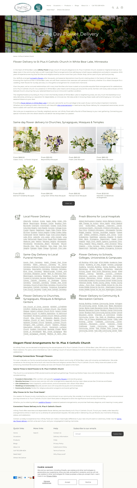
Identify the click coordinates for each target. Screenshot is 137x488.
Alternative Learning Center (91, 276)
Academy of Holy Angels (96, 264)
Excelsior (34, 232)
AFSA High (93, 262)
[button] (57, 5)
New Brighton (41, 246)
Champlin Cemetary (40, 283)
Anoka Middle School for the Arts (109, 285)
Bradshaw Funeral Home (56, 278)
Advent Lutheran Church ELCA (42, 311)
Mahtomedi (32, 239)
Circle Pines (61, 226)
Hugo (48, 235)
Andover (35, 221)
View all (68, 203)
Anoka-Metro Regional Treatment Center (104, 226)
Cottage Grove (60, 228)
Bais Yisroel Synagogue (52, 331)
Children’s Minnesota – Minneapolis (101, 230)
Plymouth (53, 248)
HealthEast (94, 237)
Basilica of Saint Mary (56, 334)
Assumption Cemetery (41, 269)
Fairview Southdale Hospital (104, 232)
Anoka (42, 221)
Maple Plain (52, 239)
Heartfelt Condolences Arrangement (105, 196)
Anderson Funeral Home (40, 267)
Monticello (55, 244)
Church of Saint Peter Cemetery (43, 285)
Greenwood (27, 235)
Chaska (53, 226)
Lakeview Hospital (106, 237)
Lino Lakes (45, 237)
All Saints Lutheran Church (43, 316)
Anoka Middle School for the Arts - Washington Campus (100, 287)
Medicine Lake (29, 241)
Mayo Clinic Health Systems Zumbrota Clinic (104, 241)
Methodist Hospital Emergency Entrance (106, 248)
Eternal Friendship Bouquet (23, 196)
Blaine (25, 223)
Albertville (27, 221)
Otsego (46, 248)
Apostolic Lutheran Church (55, 322)
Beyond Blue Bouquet (49, 159)
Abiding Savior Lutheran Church (43, 309)
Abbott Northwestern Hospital (90, 221)
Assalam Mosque (59, 325)
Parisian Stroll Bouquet (78, 196)
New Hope (53, 246)
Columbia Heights (30, 228)
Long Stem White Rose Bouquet (53, 196)
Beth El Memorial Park (57, 274)
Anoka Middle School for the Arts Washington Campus (100, 289)
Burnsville (27, 226)
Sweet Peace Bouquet (105, 159)
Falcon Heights (43, 232)
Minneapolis (61, 241)
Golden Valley (61, 232)
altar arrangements (64, 105)
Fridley (52, 232)
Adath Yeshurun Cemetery (44, 264)
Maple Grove (42, 239)
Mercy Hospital (84, 244)
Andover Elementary (113, 276)
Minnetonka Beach (42, 244)
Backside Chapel (54, 329)
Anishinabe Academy (87, 280)
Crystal (25, 230)
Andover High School (113, 278)
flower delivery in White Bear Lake (34, 103)
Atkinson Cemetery (58, 269)
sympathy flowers (36, 78)
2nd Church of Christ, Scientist (36, 307)
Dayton (32, 230)
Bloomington (34, 223)
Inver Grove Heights (58, 235)
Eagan (48, 230)
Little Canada (56, 237)
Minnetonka (27, 244)
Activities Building (94, 267)
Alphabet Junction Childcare (109, 274)
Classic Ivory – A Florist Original (25, 159)
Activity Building (109, 267)
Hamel (35, 235)
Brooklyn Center (47, 223)
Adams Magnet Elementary (101, 269)
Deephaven (40, 230)
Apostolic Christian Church (33, 322)
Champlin (35, 226)
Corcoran (51, 228)
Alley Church (36, 318)
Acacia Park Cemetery (32, 262)
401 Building (83, 262)
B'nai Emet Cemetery (32, 271)
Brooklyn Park (60, 223)
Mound (63, 244)
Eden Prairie (56, 230)
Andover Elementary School (90, 278)
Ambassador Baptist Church (54, 318)
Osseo (40, 248)
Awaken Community (38, 329)
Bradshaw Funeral (50, 276)
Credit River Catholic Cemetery (54, 289)
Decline (88, 482)
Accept (67, 482)
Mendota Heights (49, 241)
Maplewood (62, 239)
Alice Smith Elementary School (104, 271)
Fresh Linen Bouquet (77, 159)
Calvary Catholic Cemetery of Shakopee (41, 280)
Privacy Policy (52, 476)
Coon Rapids (42, 228)
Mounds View (28, 246)
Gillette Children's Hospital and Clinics (100, 235)
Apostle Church (60, 320)
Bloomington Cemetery (32, 276)
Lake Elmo (27, 237)
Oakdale (33, 248)
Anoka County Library (101, 283)
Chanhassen (44, 226)
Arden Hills (61, 221)
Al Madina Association (46, 313)
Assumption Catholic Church (35, 327)
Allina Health (105, 223)
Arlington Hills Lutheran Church (37, 325)
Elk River (26, 232)
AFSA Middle (104, 262)
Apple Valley (51, 221)
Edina (64, 230)
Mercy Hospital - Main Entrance (103, 244)
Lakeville (36, 237)
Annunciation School (103, 280)
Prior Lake (62, 248)
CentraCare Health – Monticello (90, 228)
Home (15, 56)
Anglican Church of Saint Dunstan (37, 320)
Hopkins (42, 235)
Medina (38, 241)
